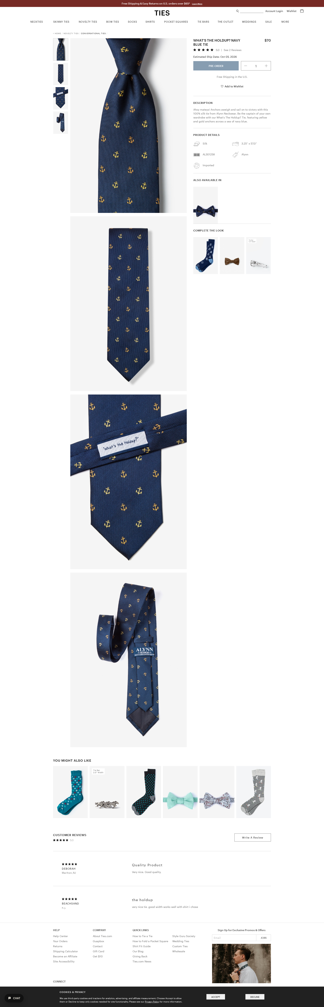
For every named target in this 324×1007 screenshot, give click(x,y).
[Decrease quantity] (245, 65)
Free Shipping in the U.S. (232, 76)
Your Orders (60, 941)
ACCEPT (215, 997)
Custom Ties (180, 946)
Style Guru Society (183, 936)
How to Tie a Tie (142, 936)
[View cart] (302, 11)
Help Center (60, 936)
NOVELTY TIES (71, 33)
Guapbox (98, 941)
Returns (57, 946)
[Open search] (237, 11)
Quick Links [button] (141, 930)
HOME (58, 33)
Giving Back (140, 956)
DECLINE (255, 997)
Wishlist (292, 11)
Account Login (274, 11)
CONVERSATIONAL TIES (93, 33)
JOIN (263, 937)
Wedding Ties (180, 941)
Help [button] (56, 930)
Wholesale (178, 951)
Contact (98, 946)
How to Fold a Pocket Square (150, 941)
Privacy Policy (152, 1001)
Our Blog (138, 951)
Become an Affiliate (65, 956)
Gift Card (98, 951)
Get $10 (98, 956)
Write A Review (252, 837)
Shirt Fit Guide (142, 946)
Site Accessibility (63, 961)
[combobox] (251, 11)
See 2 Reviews (233, 50)
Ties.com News (142, 961)
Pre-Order (216, 65)
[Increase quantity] (266, 65)
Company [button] (99, 930)
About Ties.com (102, 936)
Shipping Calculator (65, 951)
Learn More (197, 4)
